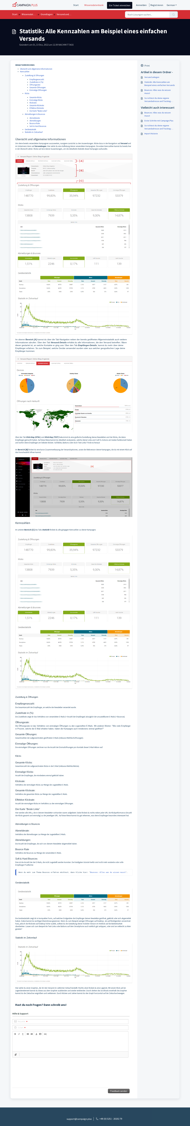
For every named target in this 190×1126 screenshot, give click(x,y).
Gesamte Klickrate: (37, 105)
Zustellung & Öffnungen (34, 75)
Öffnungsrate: (35, 85)
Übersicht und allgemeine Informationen (36, 69)
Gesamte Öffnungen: (38, 87)
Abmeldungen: (35, 120)
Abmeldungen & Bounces (35, 114)
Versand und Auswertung (69, 14)
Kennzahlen (24, 71)
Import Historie (151, 133)
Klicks (27, 93)
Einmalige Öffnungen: (38, 90)
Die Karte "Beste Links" (38, 111)
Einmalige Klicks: (36, 100)
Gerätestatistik (30, 129)
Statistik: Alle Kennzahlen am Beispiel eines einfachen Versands (159, 84)
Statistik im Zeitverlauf (33, 132)
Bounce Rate (35, 123)
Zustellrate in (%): (37, 82)
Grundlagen (47, 14)
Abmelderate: (35, 118)
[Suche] (173, 14)
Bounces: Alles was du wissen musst (108, 872)
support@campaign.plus (79, 1118)
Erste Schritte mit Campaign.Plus (158, 120)
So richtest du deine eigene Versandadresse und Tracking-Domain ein (157, 100)
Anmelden (141, 5)
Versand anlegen (151, 77)
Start (76, 5)
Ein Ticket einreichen (119, 5)
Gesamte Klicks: (36, 97)
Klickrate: (33, 102)
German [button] (171, 5)
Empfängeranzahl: (37, 79)
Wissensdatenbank (93, 5)
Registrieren (156, 5)
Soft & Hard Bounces (38, 126)
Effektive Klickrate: (37, 108)
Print (147, 65)
